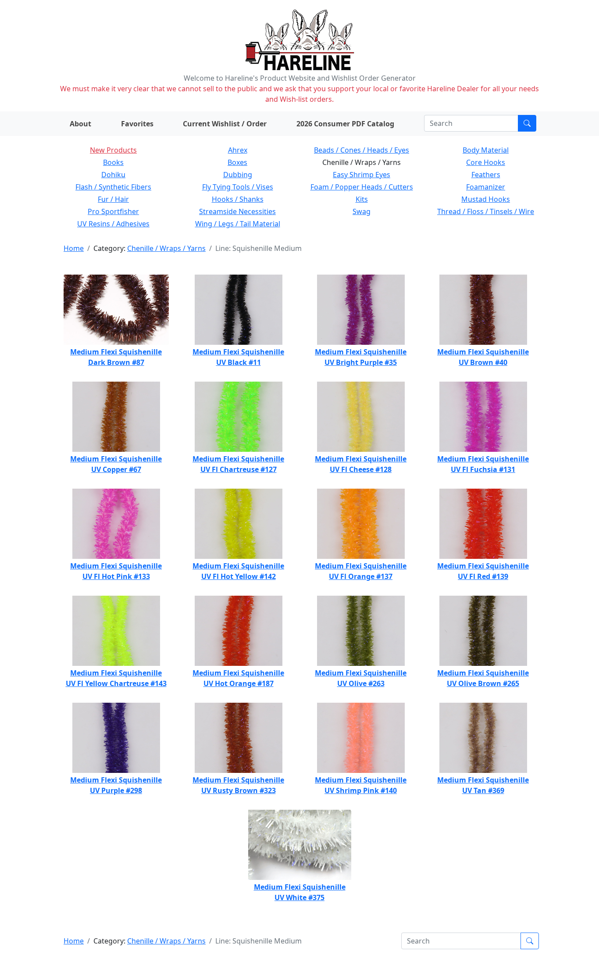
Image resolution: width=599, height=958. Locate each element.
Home (74, 248)
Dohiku (113, 174)
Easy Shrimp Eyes (361, 174)
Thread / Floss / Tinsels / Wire (485, 211)
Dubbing (237, 174)
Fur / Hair (113, 199)
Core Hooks (485, 162)
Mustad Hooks (485, 199)
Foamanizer (485, 187)
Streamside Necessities (237, 211)
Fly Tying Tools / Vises (237, 187)
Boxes (237, 162)
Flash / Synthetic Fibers (113, 187)
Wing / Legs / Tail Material (237, 224)
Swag (362, 211)
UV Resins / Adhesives (113, 224)
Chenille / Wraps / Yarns (166, 248)
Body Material (486, 150)
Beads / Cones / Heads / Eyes (361, 150)
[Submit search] (527, 123)
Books (113, 162)
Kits (362, 199)
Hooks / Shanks (238, 199)
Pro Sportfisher (113, 211)
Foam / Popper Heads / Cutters (361, 187)
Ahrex (237, 150)
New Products (113, 150)
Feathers (485, 174)
